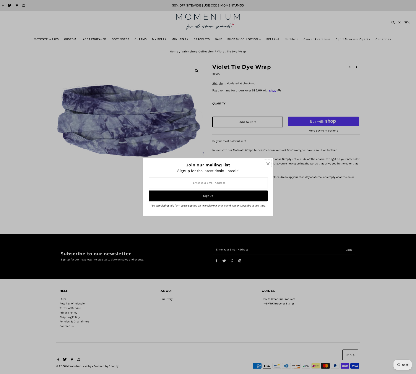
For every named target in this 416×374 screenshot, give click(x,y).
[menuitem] (46, 39)
